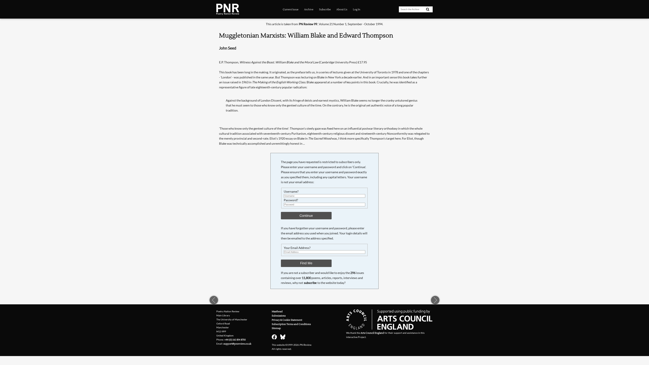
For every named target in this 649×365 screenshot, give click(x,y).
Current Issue (290, 9)
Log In (356, 9)
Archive (308, 9)
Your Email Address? (297, 248)
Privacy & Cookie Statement (287, 320)
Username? (291, 191)
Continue (306, 215)
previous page (214, 300)
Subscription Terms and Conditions (291, 324)
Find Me (306, 263)
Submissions (279, 315)
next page (435, 300)
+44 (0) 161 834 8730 (235, 339)
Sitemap (276, 328)
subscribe (310, 283)
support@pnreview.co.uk (237, 343)
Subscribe (325, 9)
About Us (341, 9)
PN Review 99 (308, 24)
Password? (291, 200)
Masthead (277, 311)
